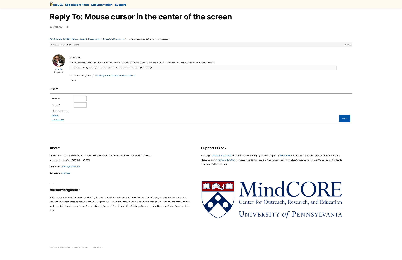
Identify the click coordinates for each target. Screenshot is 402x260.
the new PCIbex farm (222, 155)
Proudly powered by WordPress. (77, 247)
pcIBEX (58, 4)
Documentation (101, 4)
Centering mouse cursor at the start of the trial (115, 75)
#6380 (348, 45)
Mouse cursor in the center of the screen (106, 39)
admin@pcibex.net (71, 166)
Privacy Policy (97, 247)
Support (120, 4)
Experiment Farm (77, 4)
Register (55, 115)
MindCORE (285, 155)
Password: (56, 105)
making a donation (226, 160)
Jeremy (57, 26)
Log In (344, 118)
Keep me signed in (61, 111)
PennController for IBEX (60, 39)
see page (65, 173)
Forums (75, 39)
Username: (56, 98)
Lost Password (58, 120)
